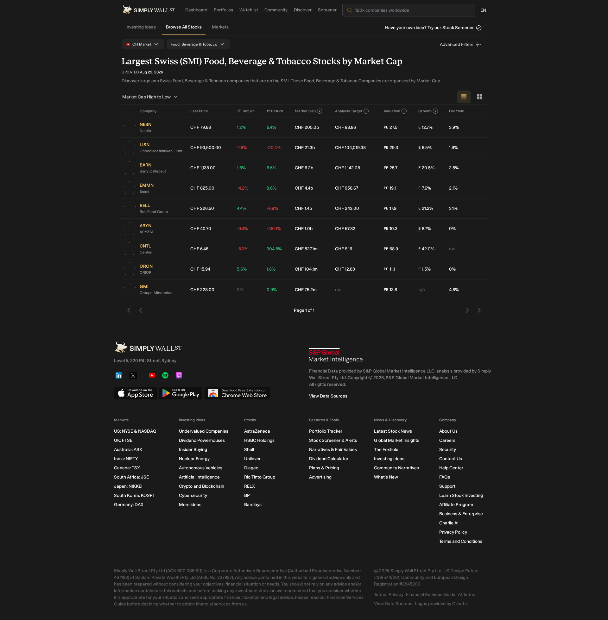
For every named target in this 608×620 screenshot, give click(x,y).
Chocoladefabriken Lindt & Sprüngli (162, 151)
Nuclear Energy (194, 458)
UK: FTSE (123, 440)
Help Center (451, 468)
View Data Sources (328, 396)
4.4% (241, 208)
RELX (249, 486)
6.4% (271, 127)
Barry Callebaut (153, 171)
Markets (220, 27)
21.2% (425, 208)
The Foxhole (386, 449)
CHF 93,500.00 (205, 147)
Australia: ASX (128, 449)
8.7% (424, 228)
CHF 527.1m (306, 249)
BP (247, 495)
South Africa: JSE (131, 477)
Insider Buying (193, 449)
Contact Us (450, 458)
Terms (380, 594)
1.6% (241, 168)
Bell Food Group (154, 212)
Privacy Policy (453, 532)
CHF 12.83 (345, 269)
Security (447, 449)
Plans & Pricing (324, 468)
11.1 (389, 269)
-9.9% (272, 208)
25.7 (390, 168)
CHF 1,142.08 (347, 168)
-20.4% (274, 147)
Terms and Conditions (460, 541)
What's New (386, 477)
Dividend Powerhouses (202, 440)
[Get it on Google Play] (180, 393)
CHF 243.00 (347, 208)
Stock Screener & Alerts (333, 440)
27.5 (390, 127)
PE (386, 127)
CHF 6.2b (304, 168)
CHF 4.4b (304, 188)
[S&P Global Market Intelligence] (336, 355)
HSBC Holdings (259, 440)
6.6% (271, 168)
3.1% (453, 208)
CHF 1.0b (304, 228)
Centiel (146, 252)
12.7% (425, 127)
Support (447, 486)
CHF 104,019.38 (350, 147)
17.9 (390, 208)
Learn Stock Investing (461, 495)
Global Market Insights (396, 440)
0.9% (272, 289)
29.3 (391, 147)
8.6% (271, 188)
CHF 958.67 (346, 188)
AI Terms (466, 594)
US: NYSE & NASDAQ (135, 431)
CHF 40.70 (200, 228)
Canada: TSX (127, 468)
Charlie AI (449, 523)
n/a (452, 249)
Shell (249, 449)
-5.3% (242, 249)
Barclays (253, 504)
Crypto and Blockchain (201, 486)
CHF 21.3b (305, 147)
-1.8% (242, 147)
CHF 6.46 (199, 249)
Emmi (144, 191)
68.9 (391, 249)
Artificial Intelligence (199, 477)
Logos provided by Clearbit (441, 603)
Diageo (251, 468)
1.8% (271, 269)
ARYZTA (147, 232)
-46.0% (274, 228)
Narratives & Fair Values (333, 449)
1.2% (241, 127)
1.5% (424, 269)
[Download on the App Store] (135, 393)
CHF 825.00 (202, 188)
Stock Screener (458, 27)
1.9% (453, 147)
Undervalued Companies (203, 431)
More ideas (190, 504)
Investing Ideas (140, 27)
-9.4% (242, 228)
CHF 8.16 (343, 249)
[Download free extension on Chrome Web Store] (237, 393)
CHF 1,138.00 (203, 168)
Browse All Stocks (184, 27)
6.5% (425, 147)
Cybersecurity (193, 495)
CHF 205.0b (307, 127)
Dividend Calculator (328, 458)
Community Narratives (396, 468)
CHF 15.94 (200, 269)
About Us (448, 431)
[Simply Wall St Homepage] (148, 9)
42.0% (426, 249)
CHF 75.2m (306, 289)
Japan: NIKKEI (128, 486)
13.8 (390, 289)
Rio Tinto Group (259, 477)
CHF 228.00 (202, 289)
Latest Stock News (393, 431)
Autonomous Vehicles (200, 468)
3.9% (454, 127)
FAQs (444, 477)
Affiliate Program (456, 504)
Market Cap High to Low (146, 97)
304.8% (274, 249)
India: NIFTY (126, 458)
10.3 (390, 228)
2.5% (454, 168)
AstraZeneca (257, 431)
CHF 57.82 (345, 228)
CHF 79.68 (200, 127)
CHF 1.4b (303, 208)
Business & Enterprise (461, 514)
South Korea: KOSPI (134, 495)
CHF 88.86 (345, 127)
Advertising (320, 477)
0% (452, 228)
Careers (447, 440)
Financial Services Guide (430, 594)
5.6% (242, 269)
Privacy (396, 594)
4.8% (454, 289)
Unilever (252, 458)
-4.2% (242, 188)
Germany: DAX (128, 504)
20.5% (426, 168)
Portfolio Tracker (325, 431)
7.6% (424, 188)
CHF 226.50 (202, 208)
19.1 (390, 188)
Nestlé (145, 130)
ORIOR (145, 272)
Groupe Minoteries (156, 293)
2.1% (453, 188)
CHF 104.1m (306, 269)
